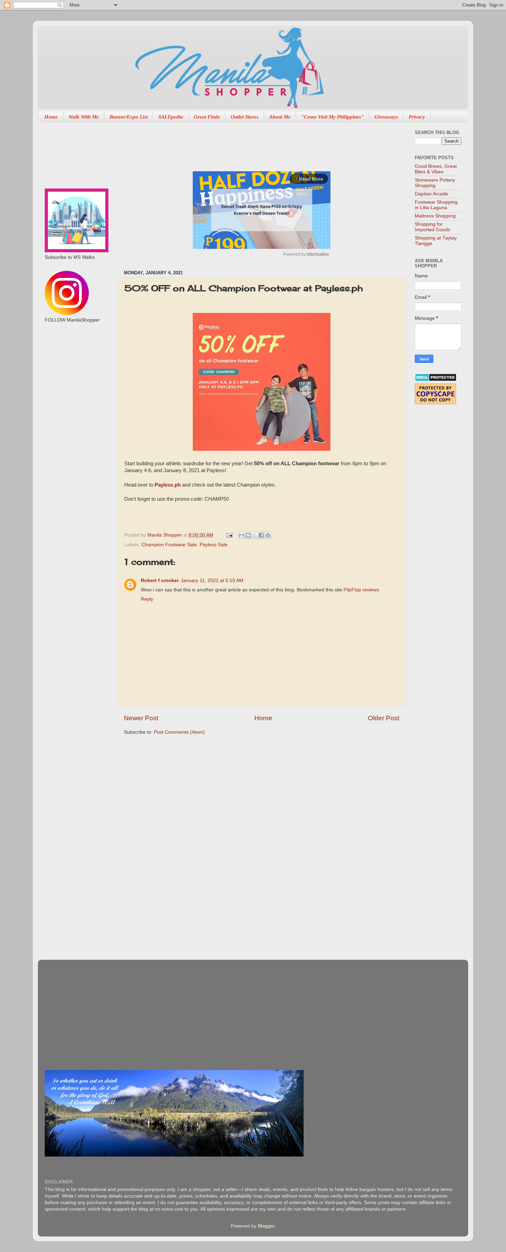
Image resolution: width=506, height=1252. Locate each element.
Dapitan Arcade (431, 193)
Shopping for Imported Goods (432, 227)
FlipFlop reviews (361, 589)
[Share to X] (254, 535)
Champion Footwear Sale (169, 544)
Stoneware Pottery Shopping (435, 182)
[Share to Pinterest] (267, 535)
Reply (147, 599)
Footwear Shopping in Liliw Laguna (436, 205)
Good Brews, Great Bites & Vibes (436, 169)
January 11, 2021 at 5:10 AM (212, 580)
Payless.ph (168, 485)
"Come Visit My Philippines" (332, 117)
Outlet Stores (245, 117)
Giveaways (386, 117)
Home (51, 117)
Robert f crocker (160, 580)
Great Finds (207, 117)
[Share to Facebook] (261, 535)
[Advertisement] (249, 143)
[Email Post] (229, 535)
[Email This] (241, 535)
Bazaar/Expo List (128, 117)
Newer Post (141, 718)
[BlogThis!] (248, 535)
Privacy (417, 117)
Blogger (266, 1226)
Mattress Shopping (435, 215)
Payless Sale (214, 544)
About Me (280, 117)
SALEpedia (170, 117)
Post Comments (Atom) (179, 732)
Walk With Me (83, 117)
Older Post (383, 718)
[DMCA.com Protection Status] (435, 380)
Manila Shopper (165, 535)
